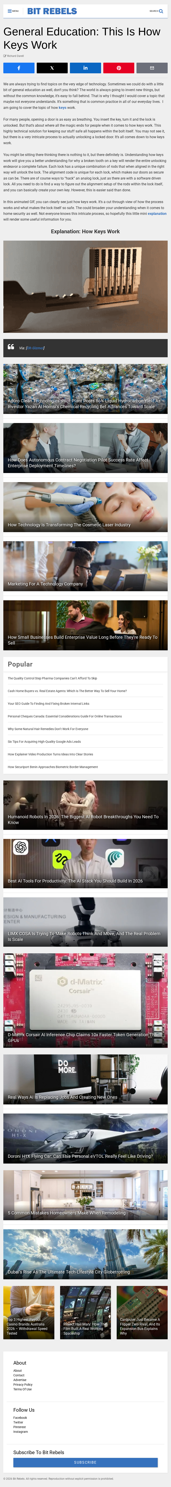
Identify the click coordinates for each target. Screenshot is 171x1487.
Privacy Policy (23, 1384)
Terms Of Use (22, 1389)
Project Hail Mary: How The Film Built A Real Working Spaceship (84, 1329)
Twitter (18, 1422)
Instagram (20, 1431)
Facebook (20, 1417)
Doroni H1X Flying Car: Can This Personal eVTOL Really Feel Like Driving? (80, 1156)
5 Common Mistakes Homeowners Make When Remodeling (67, 1213)
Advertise (19, 1380)
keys (62, 108)
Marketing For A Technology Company (45, 584)
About (17, 1370)
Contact (18, 1375)
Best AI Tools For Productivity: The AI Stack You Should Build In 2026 (75, 881)
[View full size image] (85, 287)
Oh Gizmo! (35, 348)
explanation (157, 214)
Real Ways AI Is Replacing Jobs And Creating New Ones (62, 1097)
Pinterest (19, 1427)
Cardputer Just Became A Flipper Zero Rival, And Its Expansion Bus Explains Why (140, 1326)
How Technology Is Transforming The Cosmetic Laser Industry (69, 524)
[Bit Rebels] (50, 14)
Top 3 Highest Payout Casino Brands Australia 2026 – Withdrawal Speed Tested (27, 1326)
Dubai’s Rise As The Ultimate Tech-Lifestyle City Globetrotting (69, 1272)
